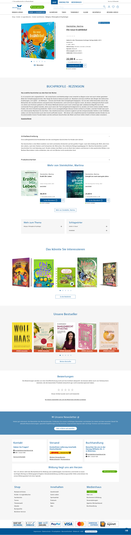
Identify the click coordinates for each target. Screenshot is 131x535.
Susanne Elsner (26, 119)
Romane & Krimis (17, 12)
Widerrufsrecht (55, 459)
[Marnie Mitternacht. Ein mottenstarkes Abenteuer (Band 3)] (87, 271)
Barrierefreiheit (67, 531)
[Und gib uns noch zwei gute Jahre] (75, 184)
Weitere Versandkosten (57, 457)
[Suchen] (104, 7)
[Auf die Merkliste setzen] (84, 65)
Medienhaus (76, 2)
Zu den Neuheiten (65, 297)
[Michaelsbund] (17, 7)
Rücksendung (65, 459)
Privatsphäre (56, 531)
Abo (51, 506)
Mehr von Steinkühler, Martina (65, 210)
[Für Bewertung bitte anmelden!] (70, 36)
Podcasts (53, 500)
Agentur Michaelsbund (94, 503)
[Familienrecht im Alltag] (65, 336)
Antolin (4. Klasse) (73, 226)
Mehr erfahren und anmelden (65, 428)
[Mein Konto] (109, 6)
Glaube (85, 12)
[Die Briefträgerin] (44, 336)
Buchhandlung (92, 506)
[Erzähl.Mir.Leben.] (29, 183)
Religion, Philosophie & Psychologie (32, 226)
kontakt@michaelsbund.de (24, 450)
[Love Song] (87, 336)
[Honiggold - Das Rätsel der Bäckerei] (109, 271)
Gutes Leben (54, 494)
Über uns (90, 494)
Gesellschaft (54, 492)
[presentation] (21, 177)
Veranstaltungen (92, 500)
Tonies (64, 12)
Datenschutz (46, 531)
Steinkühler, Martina (74, 26)
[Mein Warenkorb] (117, 6)
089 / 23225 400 (20, 452)
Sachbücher (53, 12)
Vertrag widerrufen (91, 531)
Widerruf (76, 531)
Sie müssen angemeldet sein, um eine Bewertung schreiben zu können (65, 399)
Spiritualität (54, 497)
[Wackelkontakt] (22, 336)
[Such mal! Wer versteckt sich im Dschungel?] (65, 271)
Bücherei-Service (112, 12)
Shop (54, 2)
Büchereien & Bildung (94, 497)
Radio (52, 503)
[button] (60, 290)
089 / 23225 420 (93, 456)
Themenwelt (75, 12)
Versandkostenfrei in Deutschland (23, 1)
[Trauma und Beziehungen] (109, 336)
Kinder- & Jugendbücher (37, 12)
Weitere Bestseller (65, 361)
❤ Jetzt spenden (37, 7)
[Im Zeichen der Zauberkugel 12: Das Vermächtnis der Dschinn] (22, 271)
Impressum (37, 531)
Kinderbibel (72, 230)
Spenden (92, 492)
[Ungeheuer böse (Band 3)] (44, 271)
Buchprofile (97, 12)
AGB (81, 531)
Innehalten (64, 2)
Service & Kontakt (113, 1)
